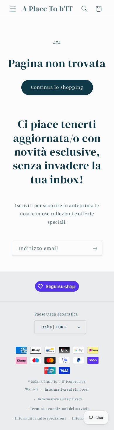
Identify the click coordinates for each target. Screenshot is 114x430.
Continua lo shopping (57, 87)
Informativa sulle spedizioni (40, 418)
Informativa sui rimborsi (67, 389)
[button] (13, 9)
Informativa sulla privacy (60, 399)
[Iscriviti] (95, 248)
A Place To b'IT (53, 381)
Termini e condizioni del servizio (59, 408)
